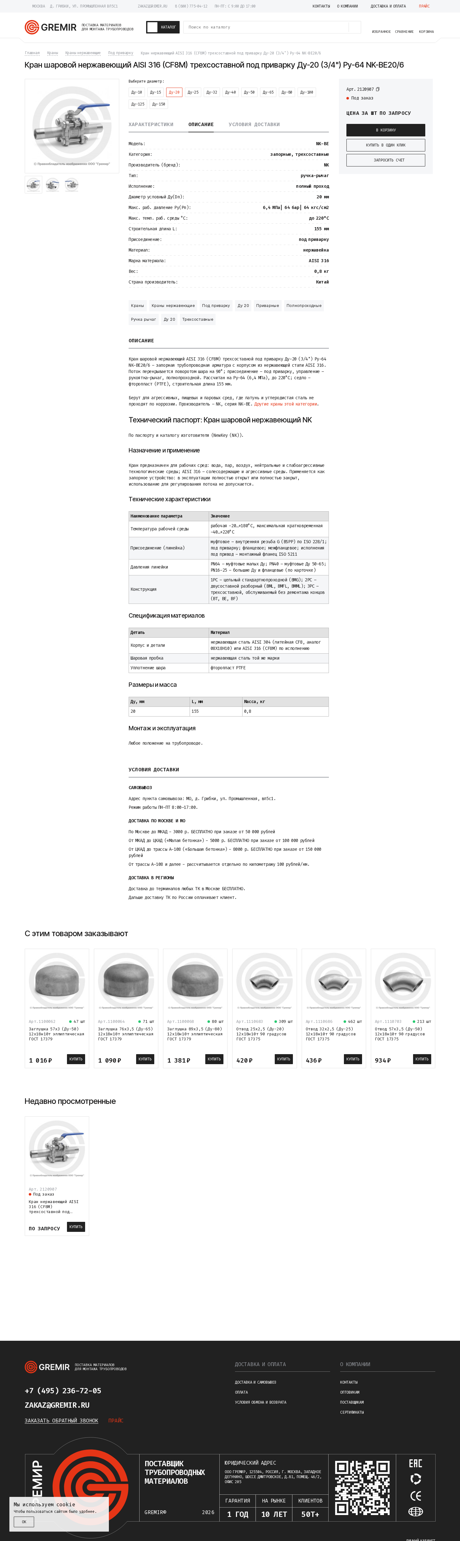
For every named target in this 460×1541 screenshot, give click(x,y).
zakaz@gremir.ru (152, 6)
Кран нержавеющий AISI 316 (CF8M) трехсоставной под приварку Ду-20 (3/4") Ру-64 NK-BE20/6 (54, 1211)
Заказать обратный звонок (61, 1420)
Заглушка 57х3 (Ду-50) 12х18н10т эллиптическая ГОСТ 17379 (56, 1034)
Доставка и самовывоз (255, 1382)
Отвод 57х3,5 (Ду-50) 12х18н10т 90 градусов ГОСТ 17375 (400, 1034)
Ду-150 (158, 104)
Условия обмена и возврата (260, 1402)
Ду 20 (243, 305)
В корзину (386, 130)
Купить (76, 1059)
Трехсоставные (197, 319)
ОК (24, 1521)
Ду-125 (137, 104)
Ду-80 (287, 92)
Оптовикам (349, 1392)
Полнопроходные (304, 305)
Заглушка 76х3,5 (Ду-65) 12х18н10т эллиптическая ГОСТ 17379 (125, 1034)
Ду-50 (249, 92)
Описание (201, 124)
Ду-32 (212, 92)
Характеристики (151, 124)
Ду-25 (193, 92)
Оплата (241, 1392)
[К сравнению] (411, 88)
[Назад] (414, 933)
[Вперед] (429, 933)
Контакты (348, 1382)
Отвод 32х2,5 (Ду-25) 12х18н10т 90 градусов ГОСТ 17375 (331, 1034)
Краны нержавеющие (173, 305)
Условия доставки (254, 124)
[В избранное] (422, 88)
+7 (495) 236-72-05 (63, 1391)
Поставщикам (352, 1402)
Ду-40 (230, 92)
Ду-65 (268, 92)
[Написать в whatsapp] (135, 1391)
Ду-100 (306, 92)
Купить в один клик (386, 145)
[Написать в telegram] (120, 1391)
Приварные (267, 305)
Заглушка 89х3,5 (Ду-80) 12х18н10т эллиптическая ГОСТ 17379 (194, 1034)
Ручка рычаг (143, 319)
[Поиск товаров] (355, 27)
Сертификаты (352, 1412)
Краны (137, 305)
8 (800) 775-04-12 (191, 6)
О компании (355, 1364)
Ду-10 (136, 92)
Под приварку (216, 305)
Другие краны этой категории (285, 404)
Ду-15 (155, 92)
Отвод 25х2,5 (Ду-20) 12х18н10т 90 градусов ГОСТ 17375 (261, 1034)
